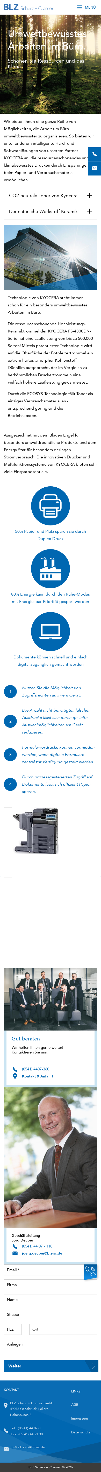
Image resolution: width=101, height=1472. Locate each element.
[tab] (50, 196)
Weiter (14, 1366)
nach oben (86, 1458)
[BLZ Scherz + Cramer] (28, 7)
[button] (50, 196)
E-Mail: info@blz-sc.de (28, 1447)
